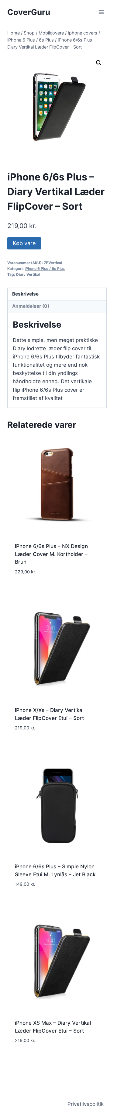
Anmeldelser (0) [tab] (30, 306)
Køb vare (24, 243)
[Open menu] (101, 12)
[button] (98, 62)
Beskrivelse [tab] (25, 294)
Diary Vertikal (28, 274)
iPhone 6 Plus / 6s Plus (45, 268)
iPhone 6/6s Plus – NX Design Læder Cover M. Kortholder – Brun (51, 554)
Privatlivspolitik (85, 1104)
